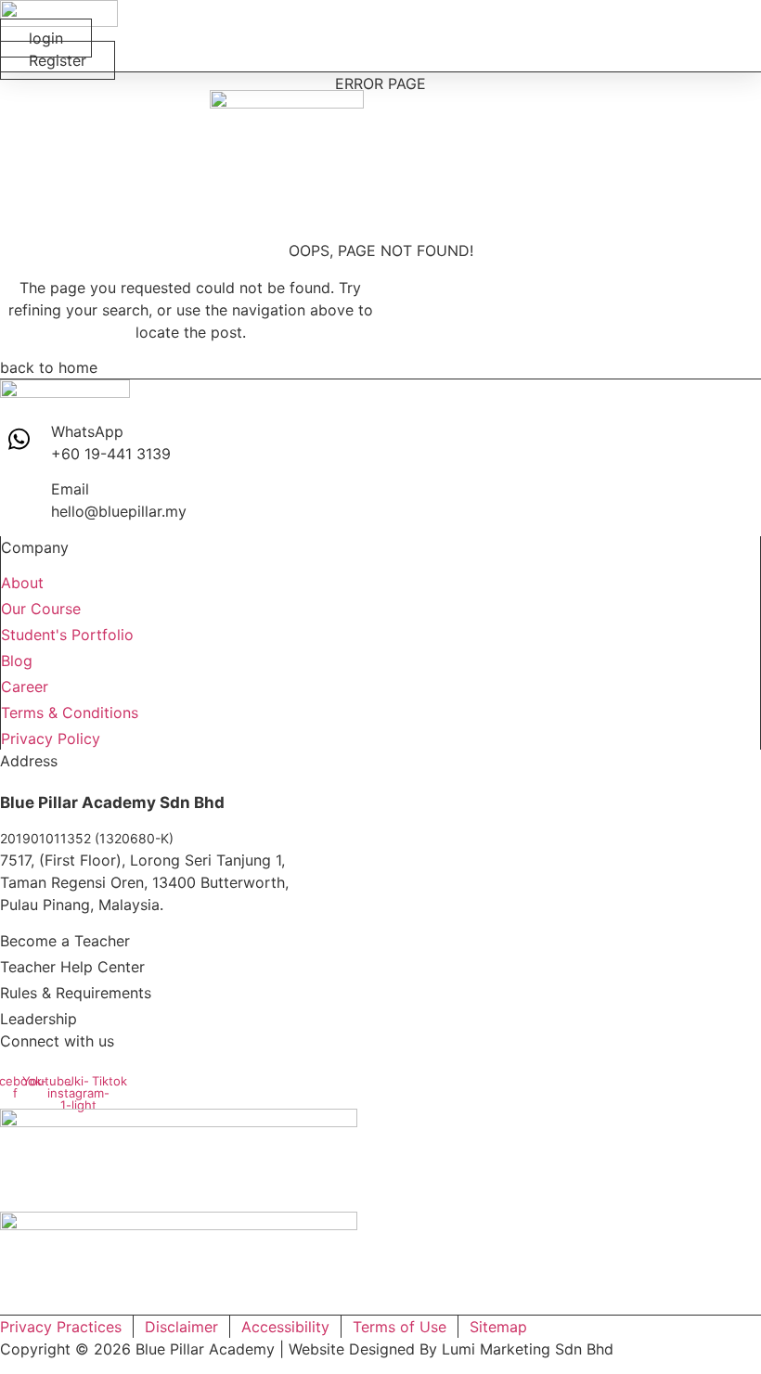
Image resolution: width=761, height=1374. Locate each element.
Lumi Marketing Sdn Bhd (527, 1349)
